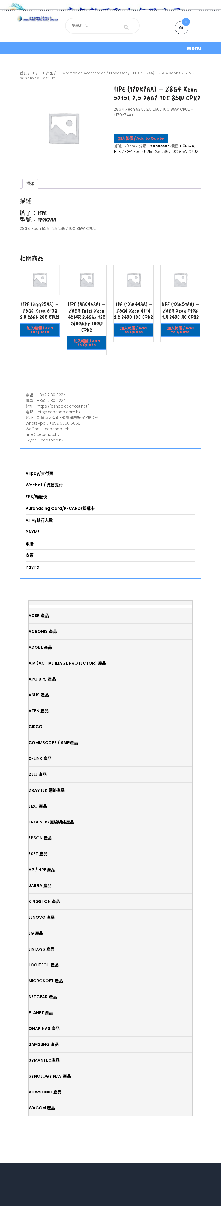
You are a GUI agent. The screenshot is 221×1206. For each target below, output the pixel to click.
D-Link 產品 (40, 758)
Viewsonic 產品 (45, 1092)
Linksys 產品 (41, 949)
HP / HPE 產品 (42, 73)
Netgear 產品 (43, 997)
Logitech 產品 (44, 965)
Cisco (35, 727)
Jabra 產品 (40, 885)
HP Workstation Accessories (81, 73)
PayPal (33, 567)
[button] (110, 48)
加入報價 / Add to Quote (141, 138)
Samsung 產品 (44, 1044)
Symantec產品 (44, 1060)
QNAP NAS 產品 (44, 1028)
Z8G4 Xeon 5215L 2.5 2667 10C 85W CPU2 (160, 151)
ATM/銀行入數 (39, 520)
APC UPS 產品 (42, 679)
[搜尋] (126, 27)
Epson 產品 (40, 838)
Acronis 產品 (43, 631)
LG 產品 (36, 933)
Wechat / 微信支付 (44, 485)
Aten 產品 (39, 711)
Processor (118, 73)
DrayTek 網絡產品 (47, 790)
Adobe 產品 (40, 647)
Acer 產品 (39, 615)
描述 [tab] (30, 183)
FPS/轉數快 (36, 497)
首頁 (23, 73)
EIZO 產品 (38, 806)
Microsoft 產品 (46, 981)
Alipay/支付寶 (39, 473)
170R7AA (187, 146)
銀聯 (30, 543)
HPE (117, 151)
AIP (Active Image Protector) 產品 (67, 663)
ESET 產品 (38, 854)
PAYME (33, 532)
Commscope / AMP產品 (53, 742)
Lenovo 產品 (42, 917)
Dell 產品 (38, 774)
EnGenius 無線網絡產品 (51, 822)
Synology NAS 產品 (50, 1076)
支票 (30, 555)
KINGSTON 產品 (44, 901)
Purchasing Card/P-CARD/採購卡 (60, 508)
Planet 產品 (41, 1012)
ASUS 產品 (39, 695)
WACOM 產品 (42, 1108)
